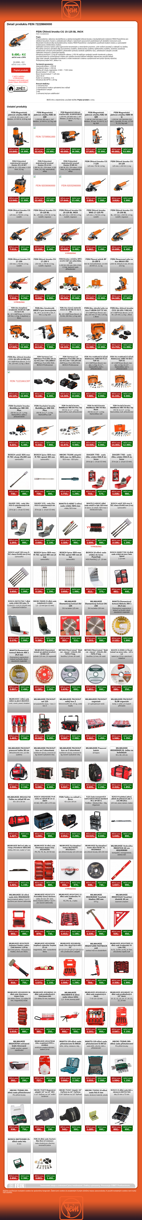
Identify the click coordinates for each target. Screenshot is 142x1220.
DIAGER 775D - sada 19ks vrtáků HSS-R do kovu (96, 457)
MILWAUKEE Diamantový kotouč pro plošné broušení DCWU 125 (44, 652)
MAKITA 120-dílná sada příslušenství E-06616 (70, 1042)
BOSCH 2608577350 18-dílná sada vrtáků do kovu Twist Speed (121, 554)
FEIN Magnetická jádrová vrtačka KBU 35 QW (96, 114)
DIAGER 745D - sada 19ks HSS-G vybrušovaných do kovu (19, 505)
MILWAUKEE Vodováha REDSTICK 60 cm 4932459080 (122, 848)
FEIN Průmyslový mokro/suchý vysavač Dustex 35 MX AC (70, 163)
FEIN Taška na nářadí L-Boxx (70, 798)
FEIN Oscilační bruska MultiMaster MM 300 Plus (19, 408)
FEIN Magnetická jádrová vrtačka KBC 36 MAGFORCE (70, 113)
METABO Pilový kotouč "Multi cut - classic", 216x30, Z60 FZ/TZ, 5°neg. (70, 652)
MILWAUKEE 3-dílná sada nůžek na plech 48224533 (19, 700)
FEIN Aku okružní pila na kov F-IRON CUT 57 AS (96, 309)
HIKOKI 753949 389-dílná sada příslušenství (121, 1042)
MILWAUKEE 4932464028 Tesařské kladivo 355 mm (96, 897)
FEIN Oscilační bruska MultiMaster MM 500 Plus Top (70, 407)
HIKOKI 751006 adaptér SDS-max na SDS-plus (70, 456)
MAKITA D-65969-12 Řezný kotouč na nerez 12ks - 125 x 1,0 (121, 652)
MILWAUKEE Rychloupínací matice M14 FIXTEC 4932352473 (70, 848)
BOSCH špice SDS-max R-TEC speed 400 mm (45, 456)
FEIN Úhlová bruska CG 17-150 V (45, 260)
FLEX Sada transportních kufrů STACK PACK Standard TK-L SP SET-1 (96, 799)
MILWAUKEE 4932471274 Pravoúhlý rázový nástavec (45, 896)
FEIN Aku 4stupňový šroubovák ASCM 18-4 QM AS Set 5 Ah (19, 310)
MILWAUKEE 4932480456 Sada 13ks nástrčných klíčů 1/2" (70, 945)
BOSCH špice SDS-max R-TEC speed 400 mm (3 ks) (45, 554)
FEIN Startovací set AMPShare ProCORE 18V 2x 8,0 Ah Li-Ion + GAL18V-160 (70, 359)
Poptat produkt (21, 70)
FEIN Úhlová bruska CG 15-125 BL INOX (70, 211)
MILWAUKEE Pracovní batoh (96, 749)
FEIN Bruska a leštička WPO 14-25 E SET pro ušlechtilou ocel (70, 261)
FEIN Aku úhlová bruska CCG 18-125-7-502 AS (121, 309)
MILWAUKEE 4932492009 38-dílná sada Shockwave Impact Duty (19, 994)
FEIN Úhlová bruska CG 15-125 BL (45, 211)
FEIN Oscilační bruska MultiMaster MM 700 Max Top (121, 407)
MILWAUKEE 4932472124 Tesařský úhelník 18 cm (122, 897)
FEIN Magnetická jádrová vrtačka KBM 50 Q (122, 114)
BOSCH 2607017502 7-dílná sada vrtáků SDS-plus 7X (19, 602)
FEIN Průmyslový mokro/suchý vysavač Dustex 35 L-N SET (19, 163)
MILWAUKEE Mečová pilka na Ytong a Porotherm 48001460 (19, 847)
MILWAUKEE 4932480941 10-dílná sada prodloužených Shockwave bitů (44, 994)
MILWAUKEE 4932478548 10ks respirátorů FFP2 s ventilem (45, 1043)
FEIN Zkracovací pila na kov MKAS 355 (122, 260)
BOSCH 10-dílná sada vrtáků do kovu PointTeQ (96, 554)
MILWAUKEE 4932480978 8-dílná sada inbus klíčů (70, 994)
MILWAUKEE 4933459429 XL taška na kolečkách (121, 750)
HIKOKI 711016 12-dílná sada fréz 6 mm (96, 1091)
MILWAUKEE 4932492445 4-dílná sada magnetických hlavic (96, 994)
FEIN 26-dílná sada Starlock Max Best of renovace (45, 1140)
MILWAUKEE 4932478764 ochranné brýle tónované (19, 1043)
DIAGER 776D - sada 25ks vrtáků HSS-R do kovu (121, 457)
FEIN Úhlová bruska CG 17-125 (19, 211)
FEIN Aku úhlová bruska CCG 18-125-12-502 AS (19, 358)
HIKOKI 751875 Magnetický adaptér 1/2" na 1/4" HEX (45, 1091)
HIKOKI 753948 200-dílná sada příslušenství (19, 1091)
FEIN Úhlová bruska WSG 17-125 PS (96, 211)
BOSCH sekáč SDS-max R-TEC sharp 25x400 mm (19, 456)
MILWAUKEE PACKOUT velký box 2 (70, 700)
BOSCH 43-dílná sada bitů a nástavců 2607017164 (122, 1091)
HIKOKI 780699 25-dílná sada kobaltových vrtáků (44, 602)
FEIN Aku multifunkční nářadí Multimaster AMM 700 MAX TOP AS (121, 359)
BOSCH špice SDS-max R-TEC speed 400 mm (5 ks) (70, 554)
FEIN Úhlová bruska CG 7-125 (96, 162)
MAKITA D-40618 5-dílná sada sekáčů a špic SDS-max (96, 504)
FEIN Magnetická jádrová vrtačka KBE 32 (19, 113)
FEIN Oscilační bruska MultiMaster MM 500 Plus (44, 408)
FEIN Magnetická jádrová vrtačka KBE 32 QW (45, 114)
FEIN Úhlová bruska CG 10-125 (122, 162)
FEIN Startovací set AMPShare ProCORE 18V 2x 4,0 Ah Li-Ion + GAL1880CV (45, 359)
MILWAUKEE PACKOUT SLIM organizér (122, 700)
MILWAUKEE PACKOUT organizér (96, 700)
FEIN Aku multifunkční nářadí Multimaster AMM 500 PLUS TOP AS (96, 359)
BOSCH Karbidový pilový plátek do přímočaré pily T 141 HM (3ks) (121, 799)
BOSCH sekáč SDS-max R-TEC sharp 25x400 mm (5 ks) (19, 553)
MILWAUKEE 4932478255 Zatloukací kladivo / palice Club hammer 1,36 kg (19, 945)
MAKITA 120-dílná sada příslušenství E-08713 (96, 1042)
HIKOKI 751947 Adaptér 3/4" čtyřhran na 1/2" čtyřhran (70, 1091)
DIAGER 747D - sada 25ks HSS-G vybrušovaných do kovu (44, 505)
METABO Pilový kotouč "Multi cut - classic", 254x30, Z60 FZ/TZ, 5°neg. (96, 652)
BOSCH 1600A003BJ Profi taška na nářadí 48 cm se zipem (44, 799)
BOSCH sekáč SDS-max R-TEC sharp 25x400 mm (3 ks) (121, 504)
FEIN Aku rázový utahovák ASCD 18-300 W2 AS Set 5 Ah (70, 310)
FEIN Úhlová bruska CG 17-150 (19, 260)
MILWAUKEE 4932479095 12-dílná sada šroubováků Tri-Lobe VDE (121, 945)
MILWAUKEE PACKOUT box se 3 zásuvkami (70, 749)
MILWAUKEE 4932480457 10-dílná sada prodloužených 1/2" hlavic (121, 994)
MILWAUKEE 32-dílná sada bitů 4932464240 (19, 896)
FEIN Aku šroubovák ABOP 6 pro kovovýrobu (44, 309)
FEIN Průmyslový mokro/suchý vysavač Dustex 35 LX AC (45, 163)
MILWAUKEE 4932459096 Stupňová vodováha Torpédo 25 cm (45, 945)
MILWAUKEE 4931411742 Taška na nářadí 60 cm (19, 798)
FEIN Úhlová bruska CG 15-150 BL (122, 211)
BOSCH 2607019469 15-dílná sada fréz (19, 1140)
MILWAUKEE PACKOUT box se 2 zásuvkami (45, 749)
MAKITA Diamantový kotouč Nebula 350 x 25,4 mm (121, 603)
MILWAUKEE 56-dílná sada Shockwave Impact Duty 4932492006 (44, 848)
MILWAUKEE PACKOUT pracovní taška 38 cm (19, 749)
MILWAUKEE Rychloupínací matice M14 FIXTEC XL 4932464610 (96, 848)
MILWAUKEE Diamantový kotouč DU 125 (70, 603)
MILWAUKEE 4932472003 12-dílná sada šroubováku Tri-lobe (70, 896)
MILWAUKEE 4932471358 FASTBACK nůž (96, 945)
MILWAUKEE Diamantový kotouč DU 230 (96, 603)
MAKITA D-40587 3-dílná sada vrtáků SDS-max (70, 504)
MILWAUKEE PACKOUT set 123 (45, 700)
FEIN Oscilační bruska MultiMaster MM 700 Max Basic (96, 408)
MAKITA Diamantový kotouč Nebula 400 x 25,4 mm (19, 652)
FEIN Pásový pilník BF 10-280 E (96, 260)
